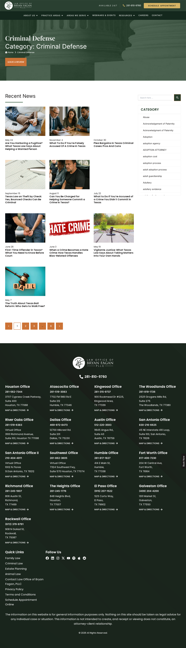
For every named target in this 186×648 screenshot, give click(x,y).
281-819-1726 (147, 391)
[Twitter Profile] (63, 558)
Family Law (12, 558)
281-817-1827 (102, 458)
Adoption (147, 136)
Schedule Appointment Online (21, 602)
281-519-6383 (13, 424)
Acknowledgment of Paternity (158, 130)
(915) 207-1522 (103, 491)
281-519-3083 (58, 391)
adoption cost (150, 156)
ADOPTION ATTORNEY (155, 150)
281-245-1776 (58, 491)
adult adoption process (155, 169)
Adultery (147, 182)
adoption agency (151, 143)
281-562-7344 (13, 391)
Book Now (183, 461)
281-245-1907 (13, 491)
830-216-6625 (147, 424)
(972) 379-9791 (14, 524)
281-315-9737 (102, 391)
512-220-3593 (102, 424)
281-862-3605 (58, 458)
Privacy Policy (14, 589)
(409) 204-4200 (149, 491)
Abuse (146, 117)
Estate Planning (16, 569)
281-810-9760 (96, 376)
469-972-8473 (59, 424)
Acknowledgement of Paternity (159, 123)
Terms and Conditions (20, 594)
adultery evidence (152, 189)
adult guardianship (152, 176)
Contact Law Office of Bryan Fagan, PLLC (24, 581)
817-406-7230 (147, 458)
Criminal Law (14, 563)
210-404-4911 (13, 458)
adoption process (152, 163)
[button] (31, 15)
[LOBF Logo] (93, 363)
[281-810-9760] (81, 377)
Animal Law (13, 574)
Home (10, 52)
